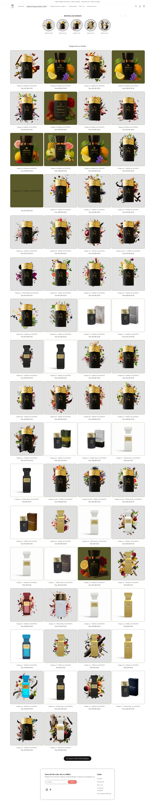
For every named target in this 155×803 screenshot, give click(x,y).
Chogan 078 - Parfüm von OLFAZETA (94, 375)
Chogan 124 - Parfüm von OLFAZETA (128, 623)
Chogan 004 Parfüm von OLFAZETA (128, 86)
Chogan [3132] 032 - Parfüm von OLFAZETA (128, 251)
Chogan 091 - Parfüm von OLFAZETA (128, 416)
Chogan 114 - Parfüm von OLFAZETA (94, 582)
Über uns (100, 785)
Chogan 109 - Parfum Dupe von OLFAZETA (94, 541)
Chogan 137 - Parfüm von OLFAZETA (60, 747)
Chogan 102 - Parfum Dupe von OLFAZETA (27, 499)
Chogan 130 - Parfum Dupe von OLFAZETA (60, 706)
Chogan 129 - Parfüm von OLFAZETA (26, 706)
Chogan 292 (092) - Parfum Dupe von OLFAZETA (128, 499)
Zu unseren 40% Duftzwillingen (77, 758)
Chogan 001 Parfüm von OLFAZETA (27, 86)
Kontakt (99, 778)
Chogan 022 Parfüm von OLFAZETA (94, 168)
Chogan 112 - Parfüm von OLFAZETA (27, 582)
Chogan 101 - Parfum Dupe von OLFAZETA (128, 458)
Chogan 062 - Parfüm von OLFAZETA (94, 293)
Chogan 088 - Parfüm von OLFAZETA (94, 416)
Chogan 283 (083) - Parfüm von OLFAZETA (94, 499)
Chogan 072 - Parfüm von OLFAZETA (94, 334)
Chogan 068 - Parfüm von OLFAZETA (26, 334)
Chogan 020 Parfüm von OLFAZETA (27, 168)
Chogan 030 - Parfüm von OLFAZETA (128, 168)
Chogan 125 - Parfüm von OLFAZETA (27, 665)
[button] (37, 6)
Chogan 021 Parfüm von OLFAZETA (61, 168)
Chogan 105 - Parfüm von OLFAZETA (26, 541)
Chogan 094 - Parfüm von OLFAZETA (26, 458)
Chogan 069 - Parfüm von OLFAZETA (60, 334)
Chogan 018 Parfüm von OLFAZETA (128, 127)
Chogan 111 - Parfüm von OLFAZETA (128, 541)
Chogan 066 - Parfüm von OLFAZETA (128, 293)
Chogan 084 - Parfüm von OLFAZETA (128, 375)
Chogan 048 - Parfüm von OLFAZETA (60, 251)
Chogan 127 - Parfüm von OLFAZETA (94, 665)
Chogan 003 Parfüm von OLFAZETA (94, 86)
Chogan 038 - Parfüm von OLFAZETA (128, 209)
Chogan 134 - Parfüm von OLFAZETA (94, 706)
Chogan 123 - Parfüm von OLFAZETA (94, 623)
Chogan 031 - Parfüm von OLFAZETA (27, 191)
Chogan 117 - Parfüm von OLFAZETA (128, 582)
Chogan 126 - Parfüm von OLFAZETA (60, 665)
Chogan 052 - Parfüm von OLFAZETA (94, 251)
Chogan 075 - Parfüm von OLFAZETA (60, 375)
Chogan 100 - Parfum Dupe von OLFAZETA (94, 458)
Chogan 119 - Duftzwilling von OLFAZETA (60, 623)
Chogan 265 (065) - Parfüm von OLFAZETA (60, 499)
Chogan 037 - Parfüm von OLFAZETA (94, 209)
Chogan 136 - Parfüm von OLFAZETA (26, 747)
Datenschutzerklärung (104, 793)
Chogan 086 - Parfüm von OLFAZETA (26, 416)
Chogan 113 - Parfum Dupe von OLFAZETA (61, 582)
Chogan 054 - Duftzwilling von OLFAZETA (27, 293)
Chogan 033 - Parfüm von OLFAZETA (60, 209)
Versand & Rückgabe (100, 789)
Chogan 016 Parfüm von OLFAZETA (94, 127)
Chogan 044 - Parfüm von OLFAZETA (26, 251)
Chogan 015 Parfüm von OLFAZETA (61, 127)
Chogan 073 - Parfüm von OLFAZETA (128, 334)
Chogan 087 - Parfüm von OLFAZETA (60, 416)
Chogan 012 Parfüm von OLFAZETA (27, 127)
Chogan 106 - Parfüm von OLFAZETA (60, 541)
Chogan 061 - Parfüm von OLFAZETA (60, 293)
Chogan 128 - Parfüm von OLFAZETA (128, 665)
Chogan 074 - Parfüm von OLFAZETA (26, 375)
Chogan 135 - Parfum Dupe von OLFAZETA (128, 706)
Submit (72, 782)
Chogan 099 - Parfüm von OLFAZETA (60, 458)
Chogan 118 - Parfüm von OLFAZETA (26, 623)
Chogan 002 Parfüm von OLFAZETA (61, 86)
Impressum (100, 782)
